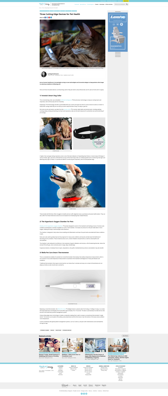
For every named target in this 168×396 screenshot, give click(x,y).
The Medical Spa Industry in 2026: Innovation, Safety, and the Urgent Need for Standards (118, 357)
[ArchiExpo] (85, 385)
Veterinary (74, 10)
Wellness (74, 352)
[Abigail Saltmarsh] (43, 74)
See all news (125, 335)
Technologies (90, 4)
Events (97, 4)
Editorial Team (106, 390)
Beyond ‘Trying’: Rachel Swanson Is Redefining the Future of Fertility (49, 355)
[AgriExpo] (80, 385)
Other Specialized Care (43, 352)
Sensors (52, 330)
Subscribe (126, 1)
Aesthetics (64, 352)
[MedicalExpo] (98, 385)
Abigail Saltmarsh (54, 74)
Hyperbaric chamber (44, 330)
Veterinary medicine (67, 330)
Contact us (100, 390)
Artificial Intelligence (44, 10)
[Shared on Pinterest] (49, 17)
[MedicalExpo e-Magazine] (45, 4)
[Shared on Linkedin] (51, 17)
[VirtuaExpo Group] (66, 386)
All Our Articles (109, 4)
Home (40, 7)
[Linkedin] (86, 394)
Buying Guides (103, 1)
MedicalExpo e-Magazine (67, 390)
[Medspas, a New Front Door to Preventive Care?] (72, 345)
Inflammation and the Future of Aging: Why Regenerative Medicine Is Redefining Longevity (95, 356)
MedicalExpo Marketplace (112, 1)
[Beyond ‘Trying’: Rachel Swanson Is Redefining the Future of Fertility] (49, 345)
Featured (77, 4)
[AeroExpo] (75, 385)
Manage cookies (84, 390)
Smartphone (58, 330)
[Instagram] (84, 394)
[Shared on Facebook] (45, 17)
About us (90, 390)
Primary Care (57, 10)
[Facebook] (82, 394)
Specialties (82, 4)
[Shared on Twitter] (47, 17)
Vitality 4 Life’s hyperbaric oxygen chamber (51, 226)
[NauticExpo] (104, 385)
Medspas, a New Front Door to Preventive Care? (71, 355)
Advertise (120, 1)
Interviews (101, 4)
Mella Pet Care (61, 309)
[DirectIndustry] (91, 385)
